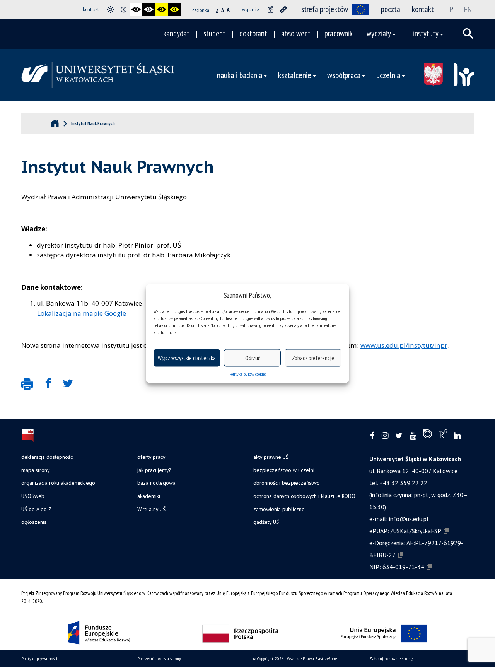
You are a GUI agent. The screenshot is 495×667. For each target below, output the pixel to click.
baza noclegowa (156, 482)
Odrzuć (252, 357)
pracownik (338, 33)
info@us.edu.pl (408, 519)
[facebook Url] (372, 436)
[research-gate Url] (443, 435)
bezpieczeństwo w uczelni (283, 470)
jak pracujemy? (154, 470)
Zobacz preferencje (313, 357)
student (214, 33)
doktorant (253, 33)
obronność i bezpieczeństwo (286, 482)
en (468, 9)
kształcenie (294, 74)
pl (453, 9)
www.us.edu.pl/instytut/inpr (403, 345)
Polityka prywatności (39, 658)
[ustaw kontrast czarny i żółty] (161, 9)
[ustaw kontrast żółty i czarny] (174, 9)
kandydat (176, 33)
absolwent (296, 33)
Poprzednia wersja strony (159, 658)
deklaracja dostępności (47, 456)
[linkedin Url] (457, 436)
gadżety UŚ (266, 521)
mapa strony (35, 470)
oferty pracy (151, 456)
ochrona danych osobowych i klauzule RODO (304, 496)
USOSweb (32, 496)
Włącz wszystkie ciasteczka (187, 357)
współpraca (343, 74)
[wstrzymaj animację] (270, 9)
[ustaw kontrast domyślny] (110, 9)
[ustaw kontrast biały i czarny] (148, 9)
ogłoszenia (34, 521)
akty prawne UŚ (270, 456)
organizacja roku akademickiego (58, 482)
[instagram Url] (385, 436)
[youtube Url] (413, 436)
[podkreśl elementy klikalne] (283, 9)
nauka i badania (239, 74)
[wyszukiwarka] (468, 33)
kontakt (423, 9)
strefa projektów (324, 9)
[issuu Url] (427, 435)
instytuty (426, 33)
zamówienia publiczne (279, 509)
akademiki (148, 496)
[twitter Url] (399, 436)
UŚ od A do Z (36, 509)
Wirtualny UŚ (151, 509)
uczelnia (388, 74)
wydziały (379, 33)
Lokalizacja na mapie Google (81, 313)
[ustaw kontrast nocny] (123, 9)
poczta (390, 9)
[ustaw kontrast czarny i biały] (136, 9)
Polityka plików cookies (247, 374)
